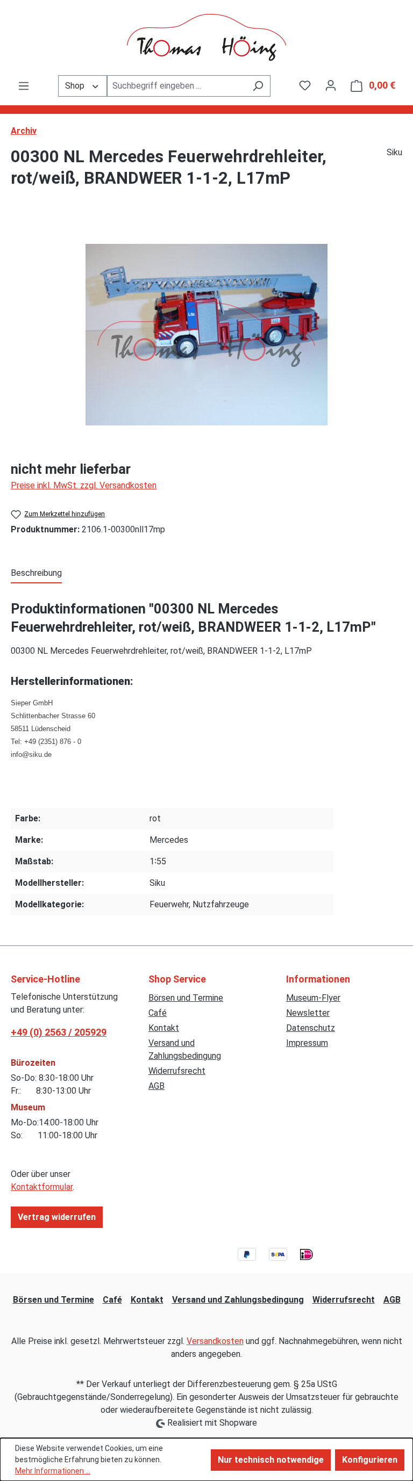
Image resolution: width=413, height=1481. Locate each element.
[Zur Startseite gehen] (206, 37)
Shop (76, 86)
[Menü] (24, 86)
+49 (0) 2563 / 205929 (58, 1032)
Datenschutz (310, 1028)
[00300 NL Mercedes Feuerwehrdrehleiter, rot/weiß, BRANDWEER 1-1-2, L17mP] (206, 334)
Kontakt (163, 1028)
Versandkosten (215, 1341)
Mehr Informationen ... (52, 1470)
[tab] (36, 573)
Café (157, 1013)
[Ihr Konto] (331, 85)
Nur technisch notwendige (271, 1460)
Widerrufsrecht (176, 1071)
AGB (156, 1086)
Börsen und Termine (185, 998)
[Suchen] (257, 86)
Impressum (307, 1043)
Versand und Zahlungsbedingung (238, 1300)
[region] (206, 334)
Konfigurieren (369, 1460)
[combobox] (176, 86)
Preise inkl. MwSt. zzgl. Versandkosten (83, 485)
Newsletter (308, 1013)
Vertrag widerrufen (57, 1217)
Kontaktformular (42, 1187)
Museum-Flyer (313, 998)
